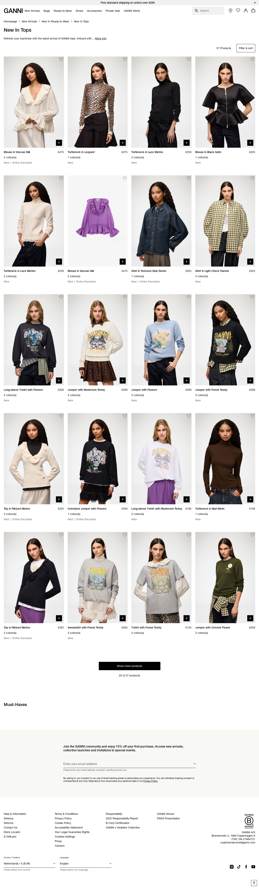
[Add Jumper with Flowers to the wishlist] (189, 297)
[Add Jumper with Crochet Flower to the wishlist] (252, 535)
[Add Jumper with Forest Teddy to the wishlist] (252, 297)
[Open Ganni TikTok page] (239, 866)
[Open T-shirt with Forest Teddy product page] (161, 577)
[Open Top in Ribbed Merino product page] (34, 458)
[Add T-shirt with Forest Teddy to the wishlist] (189, 535)
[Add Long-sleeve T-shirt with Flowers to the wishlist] (61, 297)
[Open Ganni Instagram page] (231, 866)
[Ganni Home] (13, 10)
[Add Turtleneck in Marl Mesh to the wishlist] (252, 416)
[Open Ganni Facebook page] (246, 866)
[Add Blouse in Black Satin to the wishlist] (252, 59)
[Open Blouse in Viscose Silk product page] (34, 102)
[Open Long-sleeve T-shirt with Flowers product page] (34, 339)
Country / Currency (12, 858)
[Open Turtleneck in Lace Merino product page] (161, 102)
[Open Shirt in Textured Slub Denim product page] (161, 221)
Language (64, 858)
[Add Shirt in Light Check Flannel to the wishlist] (252, 178)
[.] (129, 2)
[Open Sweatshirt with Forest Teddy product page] (98, 577)
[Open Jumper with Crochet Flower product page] (225, 577)
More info (100, 38)
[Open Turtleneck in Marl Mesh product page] (225, 458)
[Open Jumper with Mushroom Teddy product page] (98, 339)
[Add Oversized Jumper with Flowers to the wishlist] (125, 416)
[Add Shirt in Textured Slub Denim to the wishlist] (189, 178)
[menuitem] (32, 11)
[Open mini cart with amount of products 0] (253, 10)
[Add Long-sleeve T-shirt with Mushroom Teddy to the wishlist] (189, 416)
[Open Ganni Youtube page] (253, 866)
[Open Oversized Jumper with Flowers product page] (98, 458)
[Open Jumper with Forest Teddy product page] (225, 339)
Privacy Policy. (150, 780)
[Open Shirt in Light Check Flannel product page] (225, 221)
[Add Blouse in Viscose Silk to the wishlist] (61, 59)
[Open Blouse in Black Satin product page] (225, 102)
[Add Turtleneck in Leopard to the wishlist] (125, 59)
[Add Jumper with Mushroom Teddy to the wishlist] (125, 297)
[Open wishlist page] (238, 10)
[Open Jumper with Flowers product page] (161, 339)
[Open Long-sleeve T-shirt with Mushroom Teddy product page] (161, 458)
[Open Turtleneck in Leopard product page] (98, 102)
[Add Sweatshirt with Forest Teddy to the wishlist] (125, 535)
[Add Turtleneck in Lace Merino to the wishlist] (189, 59)
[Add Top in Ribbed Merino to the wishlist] (61, 416)
